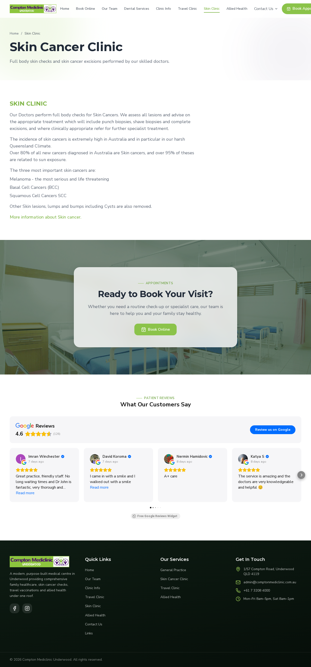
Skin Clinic (212, 8)
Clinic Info (163, 8)
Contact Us (263, 9)
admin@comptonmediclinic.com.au (269, 582)
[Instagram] (27, 608)
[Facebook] (14, 608)
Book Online (85, 8)
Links (89, 633)
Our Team (109, 8)
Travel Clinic (187, 8)
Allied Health (236, 8)
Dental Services (136, 8)
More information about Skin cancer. (45, 217)
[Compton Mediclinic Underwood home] (33, 8)
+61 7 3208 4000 (256, 590)
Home (64, 8)
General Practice (173, 570)
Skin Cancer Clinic (174, 579)
